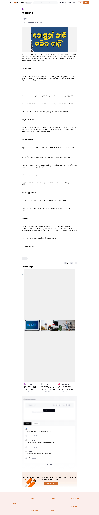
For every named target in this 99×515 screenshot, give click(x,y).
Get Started (51, 483)
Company (33, 498)
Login (80, 2)
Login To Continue (49, 410)
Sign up (86, 2)
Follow (36, 9)
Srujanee (13, 503)
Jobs (74, 2)
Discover (61, 2)
